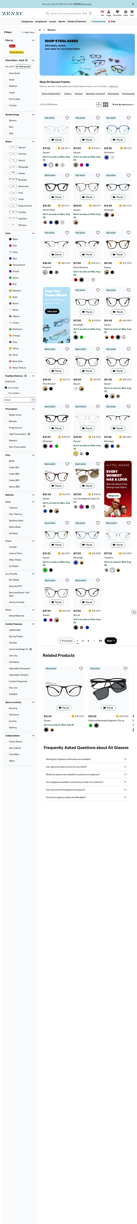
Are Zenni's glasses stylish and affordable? (66, 797)
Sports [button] (61, 21)
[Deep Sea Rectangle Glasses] (87, 535)
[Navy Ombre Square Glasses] (45, 165)
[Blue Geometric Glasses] (118, 130)
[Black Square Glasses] (112, 272)
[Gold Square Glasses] (87, 418)
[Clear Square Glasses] (56, 130)
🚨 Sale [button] (111, 21)
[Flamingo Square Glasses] (81, 165)
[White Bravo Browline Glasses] (87, 279)
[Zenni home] (39, 30)
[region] (118, 489)
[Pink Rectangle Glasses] (51, 446)
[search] (63, 13)
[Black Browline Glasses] (51, 272)
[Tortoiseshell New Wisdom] (56, 361)
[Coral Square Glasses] (87, 130)
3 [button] (88, 640)
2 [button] (82, 640)
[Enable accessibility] (134, 612)
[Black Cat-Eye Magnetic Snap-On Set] (87, 506)
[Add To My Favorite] (67, 118)
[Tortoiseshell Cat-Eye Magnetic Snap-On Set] (75, 506)
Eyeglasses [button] (27, 21)
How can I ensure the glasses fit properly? (65, 789)
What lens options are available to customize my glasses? (73, 774)
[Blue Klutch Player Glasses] (51, 222)
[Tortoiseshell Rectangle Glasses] (112, 215)
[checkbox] (6, 46)
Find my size (24, 66)
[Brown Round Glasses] (81, 627)
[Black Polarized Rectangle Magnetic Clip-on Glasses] (108, 689)
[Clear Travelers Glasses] (118, 535)
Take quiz (52, 311)
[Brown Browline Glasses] (56, 272)
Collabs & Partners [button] (76, 21)
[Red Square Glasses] (112, 337)
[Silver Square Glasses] (81, 453)
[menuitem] (68, 21)
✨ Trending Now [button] (97, 21)
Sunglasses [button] (41, 21)
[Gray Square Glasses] (118, 396)
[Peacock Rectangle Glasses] (112, 446)
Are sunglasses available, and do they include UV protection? (74, 782)
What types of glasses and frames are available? (68, 759)
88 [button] (100, 640)
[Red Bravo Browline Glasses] (75, 279)
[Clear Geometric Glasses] (112, 157)
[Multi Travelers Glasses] (106, 570)
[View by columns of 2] (99, 104)
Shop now (114, 495)
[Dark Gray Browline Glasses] (56, 245)
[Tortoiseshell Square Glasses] (87, 187)
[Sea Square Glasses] (87, 165)
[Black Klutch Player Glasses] (56, 187)
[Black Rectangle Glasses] (87, 302)
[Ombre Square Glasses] (56, 165)
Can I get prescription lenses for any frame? (66, 766)
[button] (90, 13)
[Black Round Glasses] (87, 592)
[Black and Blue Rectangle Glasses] (118, 187)
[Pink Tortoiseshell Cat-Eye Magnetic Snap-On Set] (87, 476)
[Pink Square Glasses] (51, 620)
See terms (86, 4)
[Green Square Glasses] (56, 535)
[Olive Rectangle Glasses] (81, 337)
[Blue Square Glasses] (45, 511)
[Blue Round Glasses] (87, 627)
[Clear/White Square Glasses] (75, 388)
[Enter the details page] (62, 165)
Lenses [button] (52, 21)
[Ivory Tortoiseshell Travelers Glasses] (118, 570)
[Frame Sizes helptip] (26, 60)
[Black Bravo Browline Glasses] (87, 245)
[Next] (131, 698)
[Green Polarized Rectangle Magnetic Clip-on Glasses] (90, 725)
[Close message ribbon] (133, 4)
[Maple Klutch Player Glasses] (45, 222)
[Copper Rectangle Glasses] (118, 446)
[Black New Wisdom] (51, 388)
